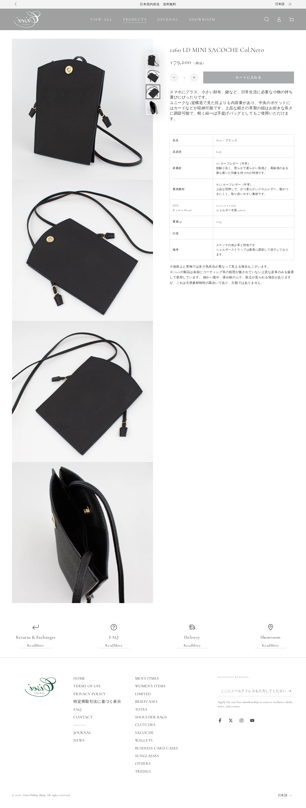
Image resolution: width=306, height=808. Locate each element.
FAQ (77, 709)
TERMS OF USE (87, 686)
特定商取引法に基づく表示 (97, 701)
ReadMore (35, 645)
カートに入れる (248, 77)
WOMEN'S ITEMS (150, 686)
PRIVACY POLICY (89, 694)
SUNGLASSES (147, 755)
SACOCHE (144, 732)
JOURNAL (82, 732)
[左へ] (16, 4)
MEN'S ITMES (147, 678)
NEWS (78, 740)
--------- (79, 724)
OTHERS (143, 763)
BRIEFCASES (146, 701)
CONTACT (83, 717)
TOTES (141, 709)
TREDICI (143, 771)
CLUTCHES (145, 724)
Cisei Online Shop (34, 795)
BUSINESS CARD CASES (156, 748)
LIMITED (143, 694)
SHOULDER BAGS (151, 717)
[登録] (291, 691)
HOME (79, 678)
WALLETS (144, 740)
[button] (266, 19)
